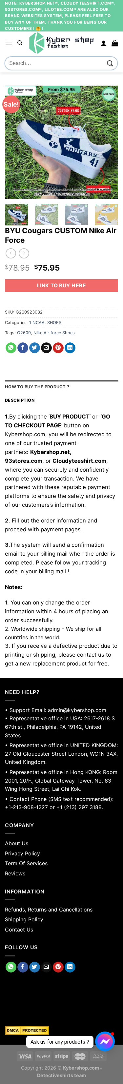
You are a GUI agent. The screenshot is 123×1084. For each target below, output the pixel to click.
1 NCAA (37, 322)
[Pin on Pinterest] (58, 348)
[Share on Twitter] (34, 348)
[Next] (107, 142)
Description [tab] (19, 400)
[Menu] (9, 43)
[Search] (19, 43)
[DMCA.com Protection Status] (61, 1030)
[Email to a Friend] (46, 348)
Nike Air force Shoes (54, 332)
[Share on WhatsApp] (11, 348)
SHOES (54, 322)
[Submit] (110, 63)
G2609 (24, 332)
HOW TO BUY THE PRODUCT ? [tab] (37, 386)
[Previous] (15, 142)
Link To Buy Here (61, 285)
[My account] (103, 43)
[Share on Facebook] (22, 348)
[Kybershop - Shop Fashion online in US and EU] (61, 43)
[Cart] (115, 43)
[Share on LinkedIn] (70, 348)
